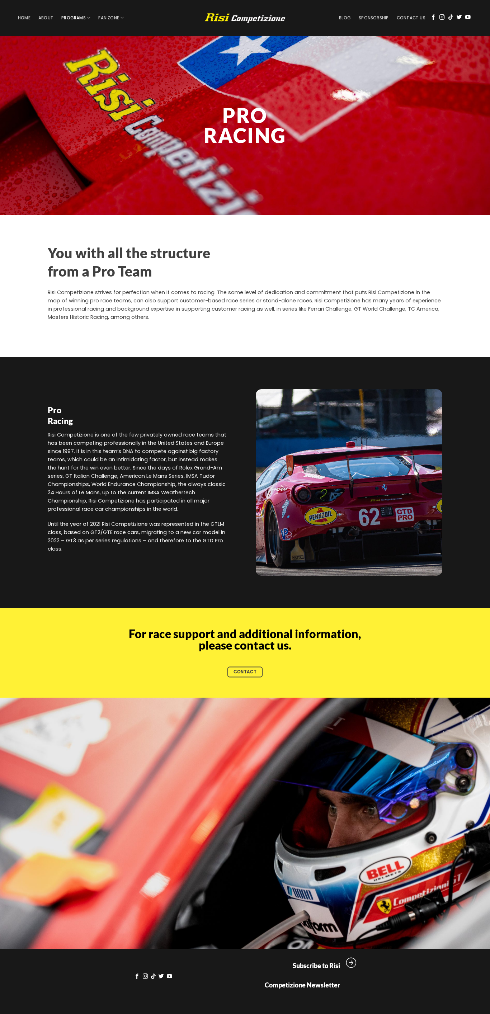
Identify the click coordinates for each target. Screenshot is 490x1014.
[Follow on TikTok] (450, 17)
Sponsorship (374, 18)
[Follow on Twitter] (459, 17)
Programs (73, 18)
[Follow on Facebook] (433, 17)
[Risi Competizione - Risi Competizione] (245, 18)
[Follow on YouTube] (468, 17)
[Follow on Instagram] (442, 17)
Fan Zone (108, 18)
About (45, 18)
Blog (345, 18)
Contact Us (411, 18)
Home (24, 18)
